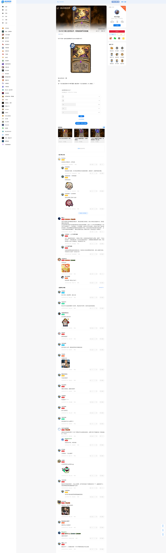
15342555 (67, 167)
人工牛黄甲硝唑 (74, 234)
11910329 (73, 176)
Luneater (73, 193)
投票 (81, 116)
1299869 (67, 234)
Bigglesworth (68, 438)
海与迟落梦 (67, 276)
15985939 (67, 490)
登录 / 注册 (123, 1)
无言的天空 (67, 176)
